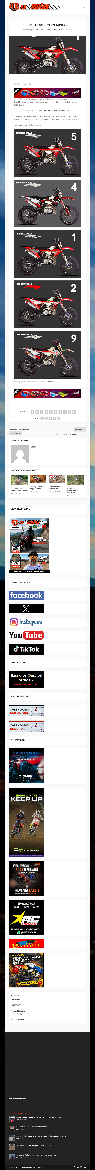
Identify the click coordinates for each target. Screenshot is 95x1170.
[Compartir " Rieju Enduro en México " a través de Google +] (41, 412)
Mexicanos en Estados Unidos (55, 487)
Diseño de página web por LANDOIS (29, 1167)
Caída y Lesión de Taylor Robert (37, 487)
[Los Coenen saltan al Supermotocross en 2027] (12, 1147)
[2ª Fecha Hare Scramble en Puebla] (19, 480)
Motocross (19, 1120)
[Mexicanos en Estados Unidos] (57, 479)
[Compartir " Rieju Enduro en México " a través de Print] (74, 412)
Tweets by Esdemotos (17, 1099)
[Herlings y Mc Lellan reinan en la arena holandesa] (12, 1156)
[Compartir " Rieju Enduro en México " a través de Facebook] (32, 412)
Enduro (54, 29)
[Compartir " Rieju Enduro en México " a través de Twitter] (37, 412)
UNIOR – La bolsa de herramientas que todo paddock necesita (41, 1136)
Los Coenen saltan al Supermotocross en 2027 (34, 1145)
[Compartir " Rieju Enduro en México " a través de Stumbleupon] (65, 412)
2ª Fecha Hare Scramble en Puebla (19, 489)
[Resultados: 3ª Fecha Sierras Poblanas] (75, 480)
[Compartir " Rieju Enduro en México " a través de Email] (69, 412)
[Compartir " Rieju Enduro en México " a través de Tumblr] (46, 412)
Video (26, 1120)
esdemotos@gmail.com (20, 1014)
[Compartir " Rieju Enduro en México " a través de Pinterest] (51, 412)
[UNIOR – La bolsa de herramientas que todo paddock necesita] (12, 1138)
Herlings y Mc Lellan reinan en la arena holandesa (36, 1155)
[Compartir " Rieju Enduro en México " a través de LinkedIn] (55, 412)
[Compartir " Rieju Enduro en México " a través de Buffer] (60, 412)
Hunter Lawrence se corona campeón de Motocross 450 (38, 1117)
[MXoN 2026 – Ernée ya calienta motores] (12, 1128)
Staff (36, 29)
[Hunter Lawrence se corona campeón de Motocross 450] (12, 1119)
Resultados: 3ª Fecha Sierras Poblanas (73, 490)
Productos (19, 1138)
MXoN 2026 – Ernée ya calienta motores (32, 1127)
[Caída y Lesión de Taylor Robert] (38, 479)
